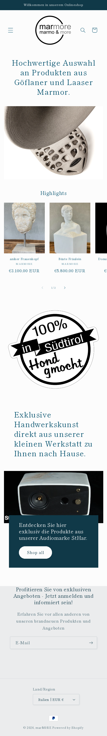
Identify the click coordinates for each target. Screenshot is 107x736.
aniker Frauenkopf (24, 259)
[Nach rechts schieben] (64, 287)
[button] (10, 30)
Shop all (35, 552)
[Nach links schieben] (42, 287)
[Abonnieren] (91, 643)
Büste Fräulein (69, 259)
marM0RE (43, 728)
